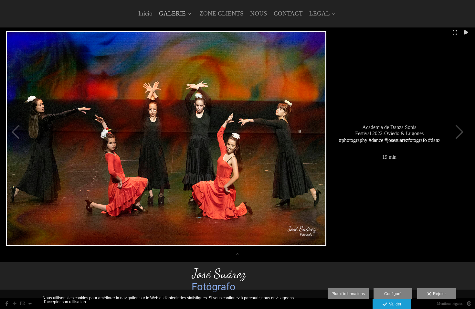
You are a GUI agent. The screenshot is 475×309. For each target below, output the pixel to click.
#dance (376, 140)
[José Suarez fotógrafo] (238, 279)
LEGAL (319, 13)
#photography (353, 140)
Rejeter (438, 294)
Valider (394, 304)
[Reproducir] (466, 32)
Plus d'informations (348, 294)
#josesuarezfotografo (406, 140)
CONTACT (288, 13)
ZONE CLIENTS (221, 13)
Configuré (393, 294)
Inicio (145, 13)
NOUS (258, 13)
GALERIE (172, 13)
